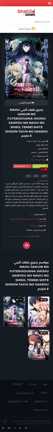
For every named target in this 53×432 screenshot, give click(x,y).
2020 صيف (28, 219)
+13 (32, 215)
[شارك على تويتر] (12, 42)
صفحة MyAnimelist (38, 160)
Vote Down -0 (21, 166)
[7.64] (39, 311)
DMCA (44, 393)
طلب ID (32, 384)
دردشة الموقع (41, 401)
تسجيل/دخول (24, 28)
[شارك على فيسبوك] (7, 42)
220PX (4, 421)
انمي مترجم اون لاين (25, 393)
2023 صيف (19, 219)
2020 (36, 219)
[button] (49, 3)
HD (36, 226)
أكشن (44, 176)
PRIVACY (17, 384)
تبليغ (43, 169)
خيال (36, 176)
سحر (28, 176)
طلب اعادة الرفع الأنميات (17, 401)
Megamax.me (40, 410)
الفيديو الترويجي (25, 103)
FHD (32, 226)
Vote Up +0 (39, 166)
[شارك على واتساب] (16, 42)
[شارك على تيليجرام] (20, 42)
